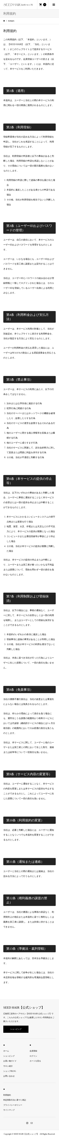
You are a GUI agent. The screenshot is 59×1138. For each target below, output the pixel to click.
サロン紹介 (8, 1066)
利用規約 (7, 1095)
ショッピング (16, 1029)
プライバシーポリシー (12, 1105)
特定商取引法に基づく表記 (14, 1100)
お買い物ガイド (10, 1061)
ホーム (6, 1051)
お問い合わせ (9, 1076)
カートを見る (35, 1061)
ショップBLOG (9, 1071)
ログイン (33, 1056)
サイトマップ (9, 1110)
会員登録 (33, 1051)
